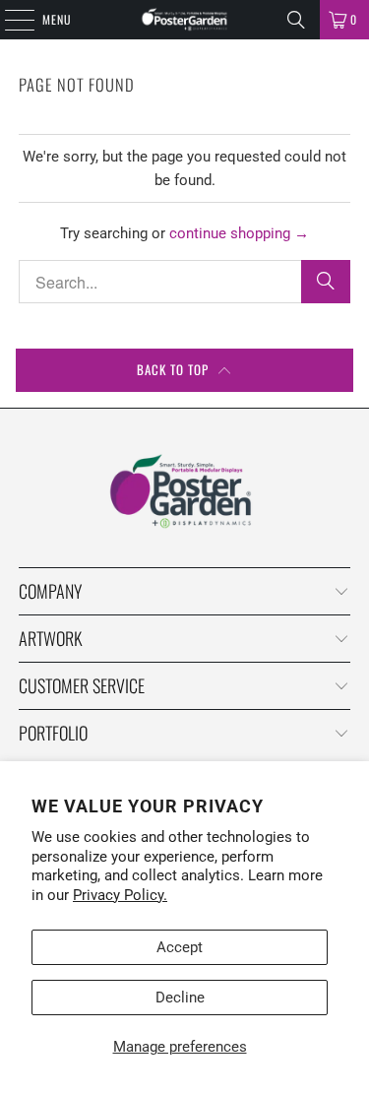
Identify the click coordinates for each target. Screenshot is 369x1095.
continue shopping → (239, 233)
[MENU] (9, 19)
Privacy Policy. (120, 895)
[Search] (296, 19)
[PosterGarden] (184, 19)
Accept (179, 947)
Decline (180, 997)
